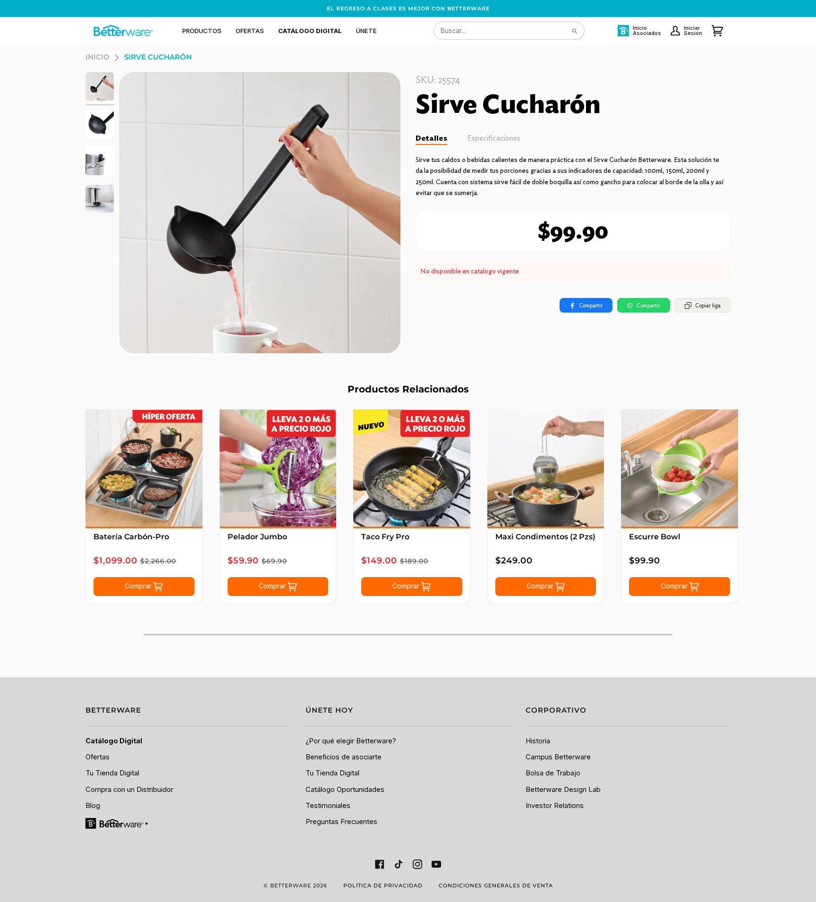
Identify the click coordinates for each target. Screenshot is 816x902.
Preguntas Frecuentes (341, 821)
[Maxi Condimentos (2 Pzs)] (545, 468)
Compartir (591, 305)
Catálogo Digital (113, 741)
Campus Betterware (558, 757)
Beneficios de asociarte (344, 757)
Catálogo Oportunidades (345, 789)
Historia (538, 741)
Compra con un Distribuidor (129, 789)
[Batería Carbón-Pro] (144, 468)
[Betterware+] (117, 823)
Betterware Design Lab (563, 789)
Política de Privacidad (383, 885)
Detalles (431, 138)
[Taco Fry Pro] (411, 468)
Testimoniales (328, 805)
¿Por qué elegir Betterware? (351, 741)
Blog (92, 805)
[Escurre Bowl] (679, 468)
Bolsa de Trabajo (553, 773)
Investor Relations (555, 805)
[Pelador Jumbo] (278, 468)
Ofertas (97, 757)
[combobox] (509, 30)
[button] (202, 30)
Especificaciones (494, 138)
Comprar (139, 586)
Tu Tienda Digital (112, 773)
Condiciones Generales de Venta (496, 885)
